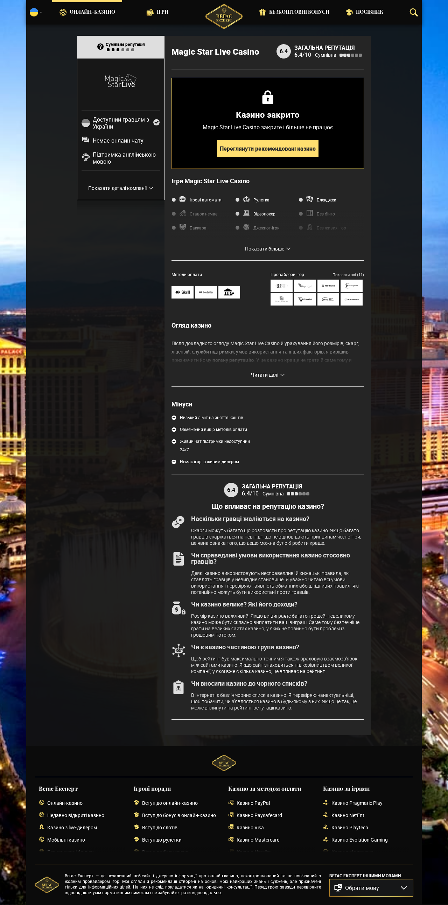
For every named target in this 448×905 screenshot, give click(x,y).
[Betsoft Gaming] (282, 286)
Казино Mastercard (258, 839)
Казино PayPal (253, 803)
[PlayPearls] (352, 299)
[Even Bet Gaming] (328, 299)
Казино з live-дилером (72, 827)
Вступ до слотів (159, 827)
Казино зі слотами (352, 852)
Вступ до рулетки (162, 839)
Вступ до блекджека (165, 852)
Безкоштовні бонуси (299, 12)
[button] (371, 888)
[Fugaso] (305, 299)
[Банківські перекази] (229, 292)
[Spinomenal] (282, 299)
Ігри (162, 12)
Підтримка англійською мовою (124, 158)
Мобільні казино (66, 839)
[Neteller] (206, 292)
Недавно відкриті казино (75, 815)
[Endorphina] (352, 286)
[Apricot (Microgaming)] (305, 286)
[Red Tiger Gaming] (328, 286)
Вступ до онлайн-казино (170, 803)
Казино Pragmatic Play (357, 803)
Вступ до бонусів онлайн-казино (179, 815)
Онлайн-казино (92, 12)
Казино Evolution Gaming (359, 839)
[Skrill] (183, 292)
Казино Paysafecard (259, 815)
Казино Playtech (349, 827)
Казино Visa (250, 827)
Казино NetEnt (347, 815)
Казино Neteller (254, 852)
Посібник (369, 12)
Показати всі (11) (348, 274)
